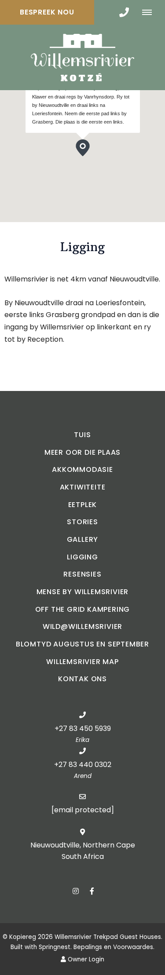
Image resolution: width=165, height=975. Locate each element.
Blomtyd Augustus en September (82, 644)
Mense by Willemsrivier (83, 592)
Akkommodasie (82, 469)
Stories (82, 522)
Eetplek (82, 505)
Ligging (82, 557)
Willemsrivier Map (82, 662)
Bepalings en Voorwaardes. (113, 947)
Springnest (54, 947)
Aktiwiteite (83, 487)
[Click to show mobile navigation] (150, 12)
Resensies (82, 574)
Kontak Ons (82, 679)
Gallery (83, 539)
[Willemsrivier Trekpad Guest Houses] (82, 57)
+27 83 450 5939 (83, 728)
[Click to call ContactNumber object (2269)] (124, 12)
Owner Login (85, 959)
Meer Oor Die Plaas (82, 452)
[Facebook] (92, 891)
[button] (89, 156)
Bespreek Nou (47, 12)
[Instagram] (76, 891)
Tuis (82, 435)
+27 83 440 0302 (82, 765)
